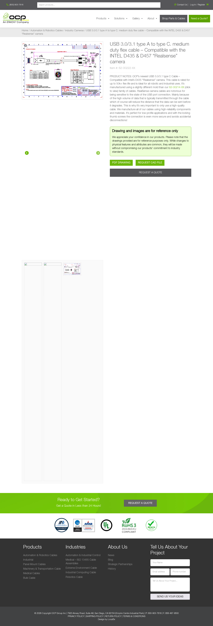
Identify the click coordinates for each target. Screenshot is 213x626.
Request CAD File (150, 162)
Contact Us (181, 5)
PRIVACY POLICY (76, 616)
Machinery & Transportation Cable (42, 569)
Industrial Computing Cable (81, 572)
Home (25, 30)
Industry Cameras (74, 30)
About (151, 18)
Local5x (111, 619)
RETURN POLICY (113, 616)
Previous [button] (27, 153)
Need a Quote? (199, 18)
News (111, 555)
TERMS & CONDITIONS (134, 616)
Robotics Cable (74, 577)
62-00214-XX (176, 87)
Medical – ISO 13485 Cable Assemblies (81, 562)
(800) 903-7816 (16, 5)
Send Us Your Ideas (170, 596)
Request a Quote (150, 172)
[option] (62, 150)
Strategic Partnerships (120, 564)
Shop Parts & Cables (173, 18)
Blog (110, 560)
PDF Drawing (121, 162)
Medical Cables (31, 573)
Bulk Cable (29, 578)
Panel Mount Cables (34, 564)
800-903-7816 (154, 613)
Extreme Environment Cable (81, 568)
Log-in (193, 5)
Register (201, 5)
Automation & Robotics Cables (46, 30)
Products (101, 18)
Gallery (136, 18)
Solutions (119, 18)
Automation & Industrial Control (83, 555)
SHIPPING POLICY (94, 616)
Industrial (28, 560)
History (112, 569)
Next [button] (98, 153)
